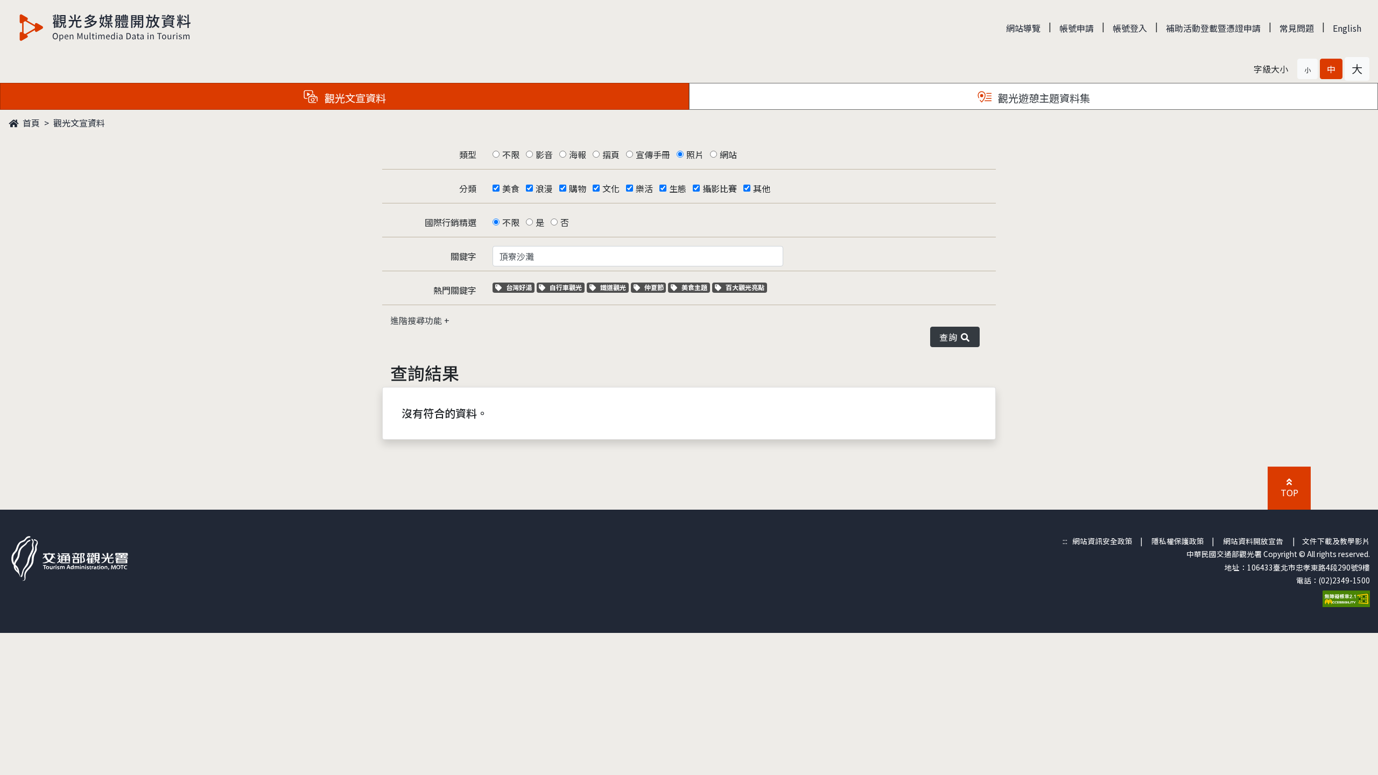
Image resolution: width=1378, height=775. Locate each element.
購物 (577, 188)
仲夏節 (655, 287)
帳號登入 (1130, 28)
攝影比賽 (719, 188)
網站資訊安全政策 (1102, 541)
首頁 (30, 122)
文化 (611, 188)
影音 (544, 154)
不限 (510, 154)
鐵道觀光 (614, 287)
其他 (761, 188)
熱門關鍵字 (454, 290)
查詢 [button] (950, 336)
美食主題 (695, 287)
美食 (510, 188)
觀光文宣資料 (79, 122)
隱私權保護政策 (1177, 541)
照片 (695, 154)
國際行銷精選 (450, 222)
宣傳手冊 (653, 154)
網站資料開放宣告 (1253, 541)
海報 (577, 154)
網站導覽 (1023, 28)
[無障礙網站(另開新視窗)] (1346, 597)
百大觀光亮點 (744, 287)
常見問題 (1296, 28)
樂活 (644, 188)
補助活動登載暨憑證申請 (1213, 28)
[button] (1307, 69)
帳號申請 (1076, 28)
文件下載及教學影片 (1336, 541)
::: (1065, 541)
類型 (467, 154)
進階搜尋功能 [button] (417, 320)
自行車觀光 (565, 287)
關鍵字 (463, 256)
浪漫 (544, 188)
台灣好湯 (520, 287)
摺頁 (611, 154)
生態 (677, 188)
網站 (728, 154)
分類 (467, 188)
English (1347, 28)
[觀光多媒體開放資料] (105, 27)
